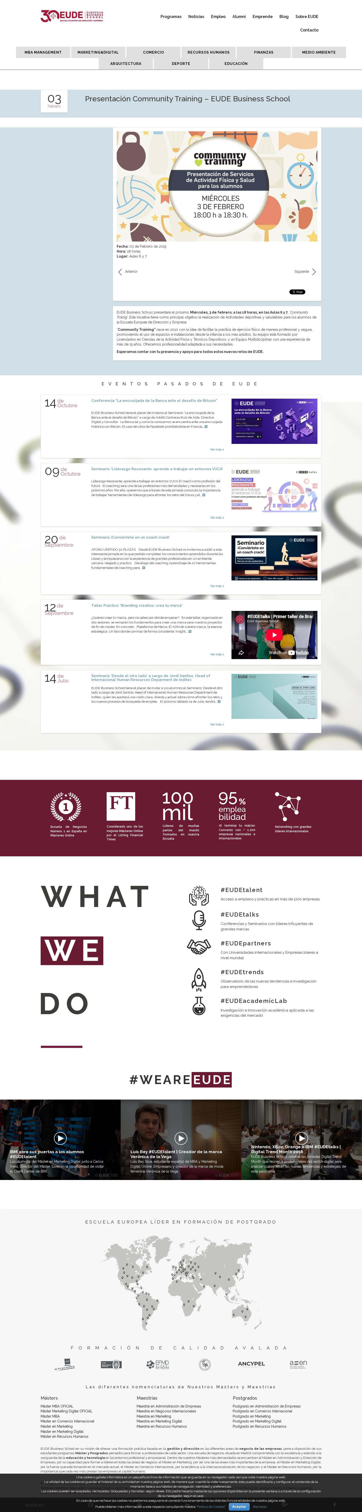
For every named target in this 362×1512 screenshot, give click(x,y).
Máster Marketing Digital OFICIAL (66, 1411)
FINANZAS (264, 52)
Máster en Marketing (57, 1426)
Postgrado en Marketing (252, 1416)
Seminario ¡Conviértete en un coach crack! (130, 537)
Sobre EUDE (307, 16)
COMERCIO (153, 52)
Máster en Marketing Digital (62, 1432)
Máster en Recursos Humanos (64, 1436)
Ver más (216, 449)
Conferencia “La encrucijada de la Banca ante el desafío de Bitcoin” (154, 400)
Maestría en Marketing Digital (159, 1421)
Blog (284, 16)
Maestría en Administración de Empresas (169, 1406)
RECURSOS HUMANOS (209, 52)
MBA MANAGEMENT (43, 52)
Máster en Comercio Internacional (67, 1421)
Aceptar (239, 1507)
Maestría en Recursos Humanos (162, 1426)
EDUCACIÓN (236, 64)
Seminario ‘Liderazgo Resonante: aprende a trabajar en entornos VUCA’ (157, 469)
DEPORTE (181, 64)
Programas (171, 16)
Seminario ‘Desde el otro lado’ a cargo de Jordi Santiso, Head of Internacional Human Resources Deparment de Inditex (150, 678)
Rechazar (260, 1507)
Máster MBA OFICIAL (57, 1406)
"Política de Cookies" (211, 1507)
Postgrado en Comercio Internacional (262, 1411)
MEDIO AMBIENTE (319, 52)
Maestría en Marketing (154, 1416)
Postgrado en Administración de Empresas (267, 1406)
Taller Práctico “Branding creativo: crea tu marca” (137, 605)
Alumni (239, 16)
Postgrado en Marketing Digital (257, 1421)
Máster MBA (50, 1416)
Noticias (196, 16)
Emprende (263, 16)
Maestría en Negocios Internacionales (166, 1411)
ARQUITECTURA (125, 64)
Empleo (218, 16)
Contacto (309, 30)
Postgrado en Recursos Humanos (259, 1426)
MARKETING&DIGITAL (98, 52)
